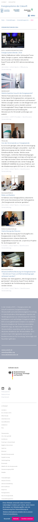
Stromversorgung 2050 (7, 469)
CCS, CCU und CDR (6, 436)
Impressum (5, 397)
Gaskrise (3, 448)
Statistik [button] (15, 518)
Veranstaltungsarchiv (23, 20)
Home (3, 20)
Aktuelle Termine (5, 480)
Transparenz (5, 391)
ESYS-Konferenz (5, 486)
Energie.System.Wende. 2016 (11, 52)
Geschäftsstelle (5, 421)
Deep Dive (4, 489)
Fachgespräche (5, 492)
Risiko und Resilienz (8, 195)
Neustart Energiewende (7, 454)
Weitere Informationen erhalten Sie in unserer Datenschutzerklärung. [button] (18, 513)
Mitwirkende (4, 415)
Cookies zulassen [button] (27, 518)
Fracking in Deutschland (8, 442)
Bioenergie (4, 463)
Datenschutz (5, 394)
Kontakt (3, 2)
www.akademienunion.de (9, 354)
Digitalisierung (5, 457)
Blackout (3, 451)
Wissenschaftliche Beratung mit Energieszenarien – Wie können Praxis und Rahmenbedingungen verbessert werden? (18, 274)
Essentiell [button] (7, 518)
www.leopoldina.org (8, 352)
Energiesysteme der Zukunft (14, 6)
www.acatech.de (6, 350)
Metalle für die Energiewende (9, 466)
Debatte (3, 472)
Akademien (4, 424)
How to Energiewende (7, 495)
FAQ (2, 427)
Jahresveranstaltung (7, 483)
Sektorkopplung (5, 460)
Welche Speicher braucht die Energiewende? (17, 93)
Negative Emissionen (7, 445)
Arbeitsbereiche (5, 418)
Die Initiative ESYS (6, 412)
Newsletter (11, 2)
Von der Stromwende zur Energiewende (15, 143)
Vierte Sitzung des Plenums (10, 231)
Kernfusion (4, 439)
